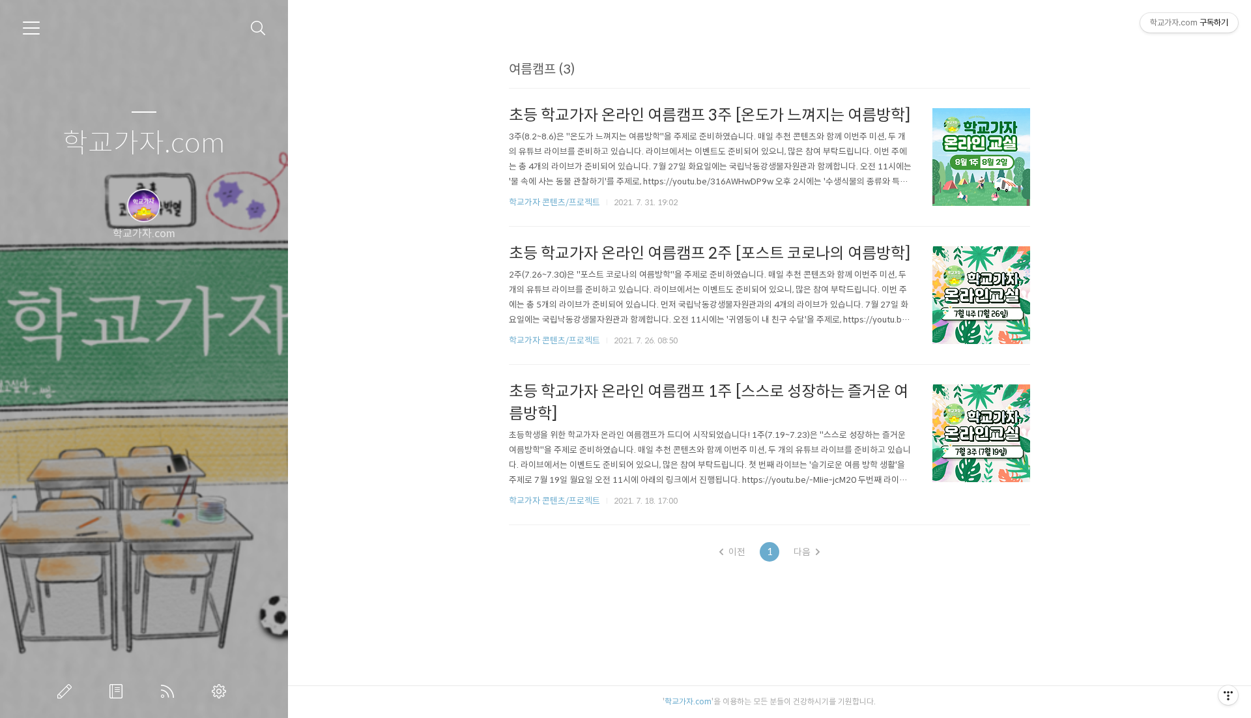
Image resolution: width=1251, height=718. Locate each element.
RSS (170, 691)
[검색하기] (258, 28)
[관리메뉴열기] (1228, 695)
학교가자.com (144, 144)
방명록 (118, 691)
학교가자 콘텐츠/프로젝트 (554, 202)
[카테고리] (31, 28)
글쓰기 (67, 691)
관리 (221, 691)
